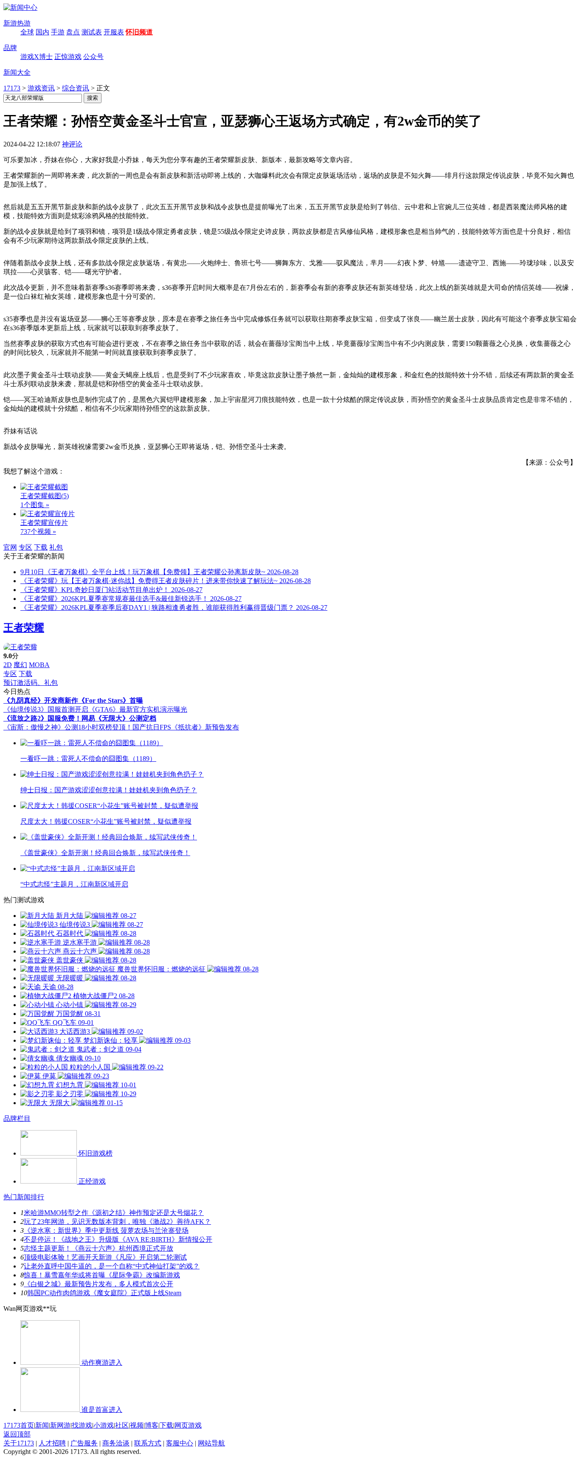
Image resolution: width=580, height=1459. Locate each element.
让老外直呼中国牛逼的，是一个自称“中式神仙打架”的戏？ (112, 1266)
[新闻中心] (20, 7)
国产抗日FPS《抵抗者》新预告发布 (185, 727)
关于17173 (18, 1443)
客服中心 (179, 1443)
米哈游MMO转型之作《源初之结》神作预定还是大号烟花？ (114, 1212)
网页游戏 (188, 1425)
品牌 (10, 47)
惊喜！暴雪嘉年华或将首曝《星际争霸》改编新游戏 (102, 1275)
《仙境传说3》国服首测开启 (45, 709)
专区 (25, 547)
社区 (122, 1425)
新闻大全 (17, 72)
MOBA (39, 664)
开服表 (114, 32)
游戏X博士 (36, 56)
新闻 (42, 1425)
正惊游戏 (68, 56)
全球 (27, 32)
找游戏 (82, 1425)
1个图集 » (34, 504)
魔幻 (20, 664)
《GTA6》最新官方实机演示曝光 (137, 709)
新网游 (60, 1425)
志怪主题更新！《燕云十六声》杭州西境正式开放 (98, 1248)
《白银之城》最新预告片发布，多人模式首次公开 (98, 1284)
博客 (151, 1425)
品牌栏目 (17, 1118)
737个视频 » (38, 531)
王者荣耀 (23, 627)
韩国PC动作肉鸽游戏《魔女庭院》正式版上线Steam (104, 1292)
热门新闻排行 (23, 1197)
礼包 (56, 547)
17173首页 (18, 1425)
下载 (41, 547)
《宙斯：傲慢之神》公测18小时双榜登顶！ (67, 727)
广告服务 (84, 1443)
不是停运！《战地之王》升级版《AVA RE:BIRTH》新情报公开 (118, 1239)
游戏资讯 (41, 88)
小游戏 (103, 1425)
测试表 (92, 32)
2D (7, 664)
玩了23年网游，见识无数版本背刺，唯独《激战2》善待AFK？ (117, 1221)
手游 (58, 32)
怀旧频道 (139, 32)
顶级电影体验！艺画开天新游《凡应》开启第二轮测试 (105, 1257)
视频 (137, 1425)
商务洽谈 (116, 1443)
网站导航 (211, 1443)
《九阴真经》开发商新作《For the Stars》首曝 (73, 700)
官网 (10, 547)
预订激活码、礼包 (30, 682)
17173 (11, 88)
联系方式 (147, 1443)
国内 (42, 32)
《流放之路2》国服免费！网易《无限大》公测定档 (79, 718)
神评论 (72, 144)
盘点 (73, 32)
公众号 (93, 56)
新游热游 (17, 23)
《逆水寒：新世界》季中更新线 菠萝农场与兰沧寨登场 (106, 1230)
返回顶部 (17, 1434)
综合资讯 (75, 88)
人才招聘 (52, 1443)
